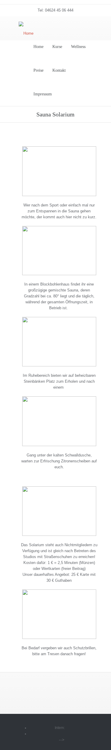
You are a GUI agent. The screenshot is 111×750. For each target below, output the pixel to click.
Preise (38, 70)
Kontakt (59, 70)
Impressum (42, 94)
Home (38, 46)
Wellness (78, 46)
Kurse (57, 46)
